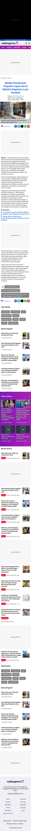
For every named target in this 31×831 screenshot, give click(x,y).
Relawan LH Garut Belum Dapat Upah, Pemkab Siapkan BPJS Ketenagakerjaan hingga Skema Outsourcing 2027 (11, 654)
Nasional (9, 47)
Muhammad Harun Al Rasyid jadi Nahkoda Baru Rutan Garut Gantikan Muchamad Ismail (10, 612)
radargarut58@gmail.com (15, 794)
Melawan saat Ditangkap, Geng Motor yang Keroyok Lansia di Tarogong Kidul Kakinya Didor (10, 383)
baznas (16, 316)
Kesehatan (23, 799)
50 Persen (5, 312)
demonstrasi (6, 319)
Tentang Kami (7, 821)
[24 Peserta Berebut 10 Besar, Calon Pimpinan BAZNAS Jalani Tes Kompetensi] (26, 371)
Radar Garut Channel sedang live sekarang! (7, 436)
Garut (2, 47)
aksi (23, 312)
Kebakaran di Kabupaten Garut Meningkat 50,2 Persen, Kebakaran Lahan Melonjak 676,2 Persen (11, 598)
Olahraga (23, 802)
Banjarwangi (6, 316)
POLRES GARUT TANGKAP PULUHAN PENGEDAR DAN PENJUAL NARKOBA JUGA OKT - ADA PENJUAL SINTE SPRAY (22, 414)
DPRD (15, 319)
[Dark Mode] (26, 43)
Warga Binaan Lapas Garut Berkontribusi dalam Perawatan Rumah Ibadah (15, 218)
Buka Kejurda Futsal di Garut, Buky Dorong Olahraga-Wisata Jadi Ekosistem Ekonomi (11, 583)
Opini (23, 810)
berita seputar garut (12, 287)
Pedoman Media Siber (20, 821)
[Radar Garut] (10, 43)
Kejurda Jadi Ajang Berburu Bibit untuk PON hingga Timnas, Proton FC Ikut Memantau (10, 569)
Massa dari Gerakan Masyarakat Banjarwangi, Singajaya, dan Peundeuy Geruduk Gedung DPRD (10, 357)
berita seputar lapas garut (10, 290)
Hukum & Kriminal (8, 813)
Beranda (3, 78)
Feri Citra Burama (18, 96)
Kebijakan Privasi (12, 824)
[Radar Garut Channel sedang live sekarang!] (8, 429)
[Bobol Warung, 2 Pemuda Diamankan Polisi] (26, 335)
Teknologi (23, 807)
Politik (24, 47)
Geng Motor (13, 323)
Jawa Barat (17, 47)
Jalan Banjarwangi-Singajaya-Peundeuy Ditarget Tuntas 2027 (11, 345)
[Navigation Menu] (29, 43)
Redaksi (20, 824)
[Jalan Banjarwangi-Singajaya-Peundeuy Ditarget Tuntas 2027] (26, 345)
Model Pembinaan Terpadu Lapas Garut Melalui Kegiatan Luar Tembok (14, 295)
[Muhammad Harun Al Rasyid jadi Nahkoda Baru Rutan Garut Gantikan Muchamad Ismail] (26, 612)
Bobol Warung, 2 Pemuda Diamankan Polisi (9, 334)
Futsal (22, 319)
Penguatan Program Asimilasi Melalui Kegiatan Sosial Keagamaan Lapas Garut (16, 213)
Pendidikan (23, 805)
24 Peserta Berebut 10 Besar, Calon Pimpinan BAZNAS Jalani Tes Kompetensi (10, 370)
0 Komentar (6, 126)
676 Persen (15, 312)
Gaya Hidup (8, 810)
